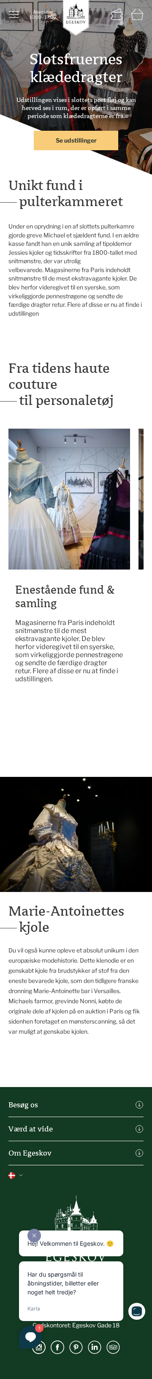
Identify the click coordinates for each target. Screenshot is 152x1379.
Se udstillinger (76, 140)
